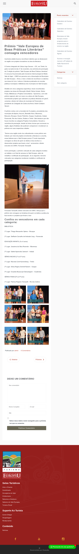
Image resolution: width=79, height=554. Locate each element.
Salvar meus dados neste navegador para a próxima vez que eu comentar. (27, 422)
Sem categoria (62, 83)
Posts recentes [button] (63, 15)
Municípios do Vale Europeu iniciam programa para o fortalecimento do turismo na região (63, 41)
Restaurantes (7, 521)
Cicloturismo (6, 496)
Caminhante (6, 490)
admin (16, 350)
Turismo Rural (7, 505)
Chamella (45, 550)
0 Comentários (25, 350)
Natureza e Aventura (9, 499)
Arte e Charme (7, 487)
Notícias (59, 78)
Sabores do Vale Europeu (11, 502)
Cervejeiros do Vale (9, 493)
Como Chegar (7, 515)
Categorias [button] (61, 72)
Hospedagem (7, 518)
